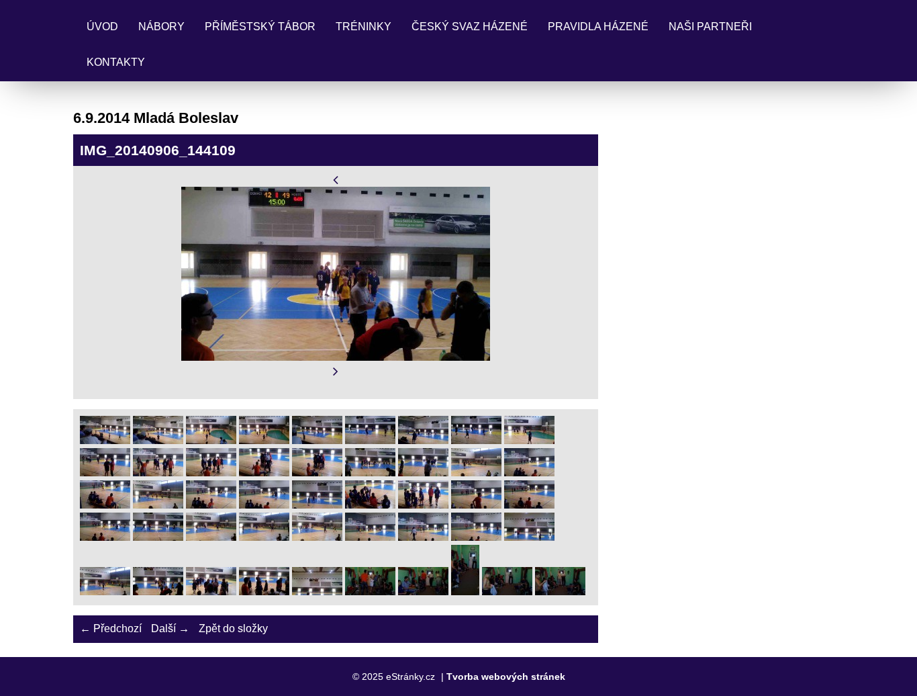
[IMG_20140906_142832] (105, 591)
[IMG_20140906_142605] (105, 537)
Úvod (102, 26)
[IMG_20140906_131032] (423, 440)
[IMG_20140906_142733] (423, 537)
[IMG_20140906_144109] (158, 591)
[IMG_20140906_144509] (507, 591)
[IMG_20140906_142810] (476, 537)
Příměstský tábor (260, 26)
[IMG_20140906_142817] (529, 537)
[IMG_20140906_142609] (158, 537)
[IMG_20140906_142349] (476, 505)
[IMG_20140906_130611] (317, 440)
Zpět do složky (233, 628)
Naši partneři (710, 26)
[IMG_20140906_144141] (317, 591)
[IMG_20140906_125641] (105, 440)
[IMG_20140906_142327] (423, 505)
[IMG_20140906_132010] (529, 440)
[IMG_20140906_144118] (211, 591)
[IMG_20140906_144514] (560, 591)
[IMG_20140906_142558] (529, 505)
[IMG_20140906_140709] (476, 472)
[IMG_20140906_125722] (158, 440)
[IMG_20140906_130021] (211, 440)
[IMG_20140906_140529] (105, 472)
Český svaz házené (470, 26)
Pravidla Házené (598, 26)
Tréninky (363, 26)
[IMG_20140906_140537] (158, 472)
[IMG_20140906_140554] (264, 472)
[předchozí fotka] (335, 180)
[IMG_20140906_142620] (264, 537)
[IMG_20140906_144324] (370, 591)
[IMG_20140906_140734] (105, 505)
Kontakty (116, 62)
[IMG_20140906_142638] (370, 537)
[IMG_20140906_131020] (370, 440)
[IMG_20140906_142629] (317, 537)
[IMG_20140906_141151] (317, 505)
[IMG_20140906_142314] (370, 505)
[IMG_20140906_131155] (476, 440)
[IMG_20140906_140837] (211, 505)
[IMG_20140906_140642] (370, 472)
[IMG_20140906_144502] (465, 591)
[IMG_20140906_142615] (211, 537)
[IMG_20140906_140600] (317, 472)
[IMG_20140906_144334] (423, 591)
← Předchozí (111, 628)
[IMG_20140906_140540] (211, 472)
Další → (170, 628)
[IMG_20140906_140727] (529, 472)
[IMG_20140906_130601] (264, 440)
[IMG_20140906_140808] (158, 505)
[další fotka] (335, 372)
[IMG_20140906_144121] (264, 591)
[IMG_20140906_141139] (264, 505)
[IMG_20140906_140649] (423, 472)
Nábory (161, 26)
